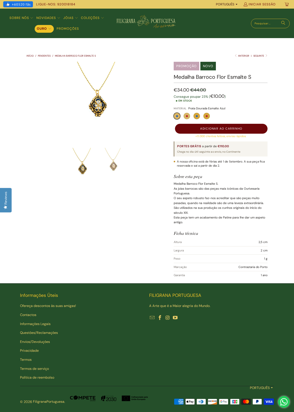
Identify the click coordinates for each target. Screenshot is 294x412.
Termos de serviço (34, 368)
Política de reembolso (37, 377)
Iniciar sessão (262, 4)
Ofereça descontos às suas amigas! (48, 306)
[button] (21, 18)
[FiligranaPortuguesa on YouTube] (175, 318)
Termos (26, 359)
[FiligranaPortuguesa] (146, 23)
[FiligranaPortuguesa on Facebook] (160, 318)
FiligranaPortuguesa (48, 401)
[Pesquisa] (283, 23)
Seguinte (259, 55)
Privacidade (29, 350)
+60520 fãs (21, 4)
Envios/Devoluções (35, 341)
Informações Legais (35, 324)
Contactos (28, 315)
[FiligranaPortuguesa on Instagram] (167, 318)
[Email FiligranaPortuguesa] (152, 318)
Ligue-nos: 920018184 (55, 4)
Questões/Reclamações (39, 332)
